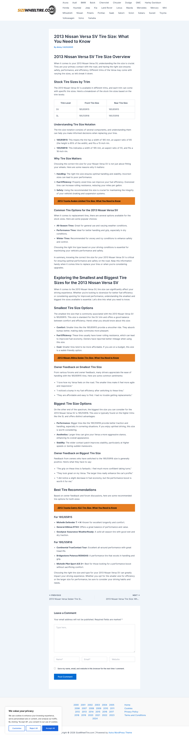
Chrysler (117, 2)
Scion (131, 13)
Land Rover (106, 7)
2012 (77, 711)
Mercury (155, 7)
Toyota (163, 13)
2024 (95, 718)
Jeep (87, 7)
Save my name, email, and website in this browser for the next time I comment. (91, 668)
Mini (165, 7)
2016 (104, 711)
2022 (104, 715)
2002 (90, 705)
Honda (66, 7)
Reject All (34, 728)
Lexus (119, 7)
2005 (111, 705)
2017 (111, 711)
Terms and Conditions (135, 715)
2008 (91, 708)
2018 (76, 715)
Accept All (50, 728)
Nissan (79, 13)
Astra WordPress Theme (120, 732)
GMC (138, 2)
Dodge (128, 2)
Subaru (141, 13)
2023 (111, 715)
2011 (112, 708)
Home (127, 705)
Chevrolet (104, 2)
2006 (77, 708)
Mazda (129, 7)
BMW (83, 2)
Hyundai (77, 7)
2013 (84, 711)
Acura (65, 2)
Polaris (90, 13)
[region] (33, 720)
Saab (111, 13)
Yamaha (92, 18)
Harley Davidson (153, 2)
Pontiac (101, 13)
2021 (97, 715)
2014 (91, 711)
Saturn (121, 13)
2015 (98, 711)
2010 (105, 708)
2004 (104, 705)
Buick (92, 2)
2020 (90, 715)
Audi (74, 2)
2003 (97, 705)
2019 (83, 715)
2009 (98, 708)
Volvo (81, 18)
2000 (76, 705)
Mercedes (141, 7)
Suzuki (152, 13)
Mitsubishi (67, 13)
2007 (84, 708)
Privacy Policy (131, 711)
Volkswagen (68, 18)
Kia (95, 7)
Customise (16, 728)
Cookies (128, 708)
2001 (83, 705)
